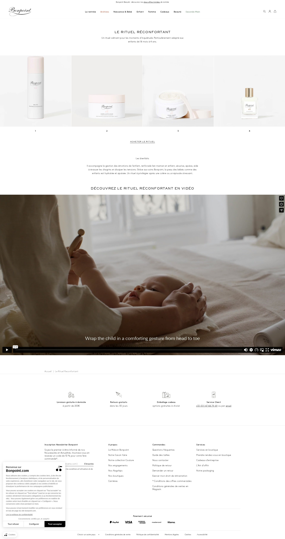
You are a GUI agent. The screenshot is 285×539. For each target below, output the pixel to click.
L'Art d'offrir (202, 465)
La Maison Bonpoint (118, 450)
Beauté (177, 12)
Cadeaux (164, 12)
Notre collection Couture (121, 460)
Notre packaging (205, 471)
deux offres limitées (152, 2)
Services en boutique (207, 450)
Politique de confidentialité (147, 534)
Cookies (188, 534)
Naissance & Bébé (122, 12)
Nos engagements (118, 465)
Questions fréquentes (163, 450)
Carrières (113, 481)
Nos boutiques (116, 476)
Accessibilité (202, 534)
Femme (152, 12)
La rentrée (90, 12)
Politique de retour (162, 465)
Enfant (140, 12)
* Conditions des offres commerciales (171, 481)
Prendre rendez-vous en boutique (213, 455)
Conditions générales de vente (117, 534)
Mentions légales (172, 534)
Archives (104, 12)
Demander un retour (162, 471)
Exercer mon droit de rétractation (169, 476)
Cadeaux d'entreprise (207, 460)
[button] (264, 11)
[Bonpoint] (20, 11)
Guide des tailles (161, 455)
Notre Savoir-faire (117, 455)
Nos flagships (115, 471)
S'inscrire (89, 464)
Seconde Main (193, 12)
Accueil (48, 371)
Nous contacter (160, 460)
